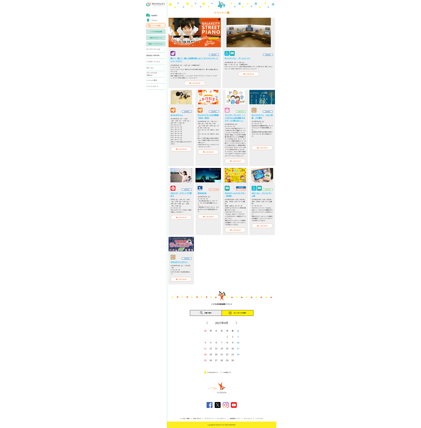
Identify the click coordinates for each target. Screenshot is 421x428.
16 (232, 348)
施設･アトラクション (156, 44)
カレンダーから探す (240, 313)
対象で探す (208, 313)
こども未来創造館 (156, 31)
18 (205, 354)
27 (216, 360)
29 (227, 360)
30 (232, 360)
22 (227, 354)
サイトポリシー (221, 418)
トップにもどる (221, 392)
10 (238, 342)
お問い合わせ (197, 418)
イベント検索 (156, 25)
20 (216, 354)
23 (232, 354)
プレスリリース (209, 418)
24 (238, 354)
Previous (207, 323)
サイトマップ (248, 418)
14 (221, 348)
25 (205, 360)
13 (216, 348)
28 (221, 360)
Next (236, 323)
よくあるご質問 (185, 418)
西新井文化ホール (156, 38)
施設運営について (235, 418)
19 (211, 354)
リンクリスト (259, 418)
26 (211, 360)
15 (227, 348)
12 (211, 348)
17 (238, 348)
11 (205, 348)
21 (221, 354)
